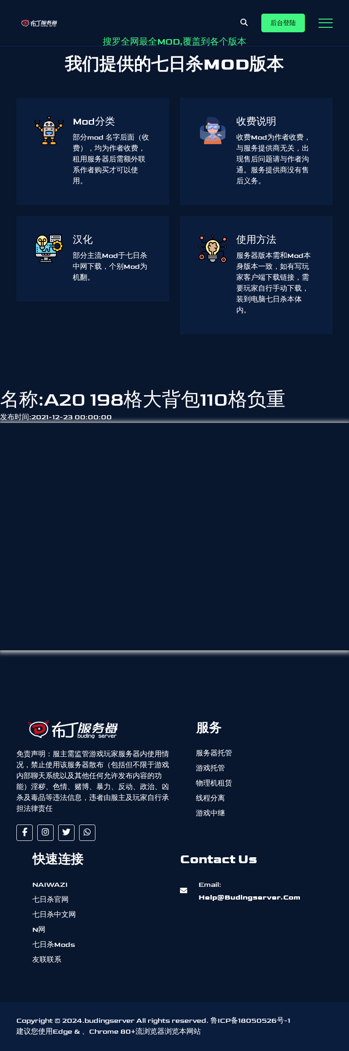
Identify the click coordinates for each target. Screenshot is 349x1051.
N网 (38, 929)
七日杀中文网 (54, 914)
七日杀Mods (53, 944)
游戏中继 (210, 813)
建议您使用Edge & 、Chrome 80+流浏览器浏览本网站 (108, 1031)
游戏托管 (210, 768)
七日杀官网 (50, 899)
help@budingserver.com (249, 891)
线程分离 (210, 798)
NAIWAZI (50, 884)
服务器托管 (214, 753)
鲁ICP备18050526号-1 (250, 1020)
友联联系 (46, 959)
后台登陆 (283, 23)
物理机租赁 (214, 783)
